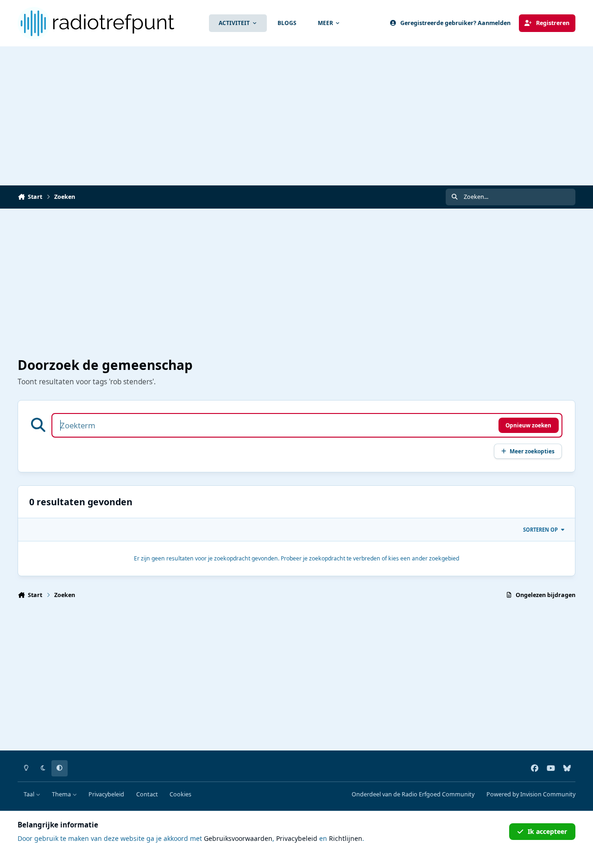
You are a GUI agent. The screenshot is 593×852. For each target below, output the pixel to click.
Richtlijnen (345, 838)
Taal (30, 794)
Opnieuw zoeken (528, 425)
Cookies (180, 794)
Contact (147, 794)
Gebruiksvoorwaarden (238, 838)
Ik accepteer (547, 831)
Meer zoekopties (532, 451)
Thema (62, 794)
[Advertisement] (296, 116)
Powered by (530, 794)
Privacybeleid (106, 794)
